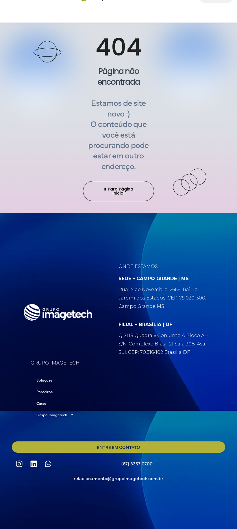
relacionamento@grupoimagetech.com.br (118, 478)
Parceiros (44, 391)
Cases (41, 403)
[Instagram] (19, 463)
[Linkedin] (33, 463)
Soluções (44, 379)
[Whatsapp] (48, 463)
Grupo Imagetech (51, 414)
